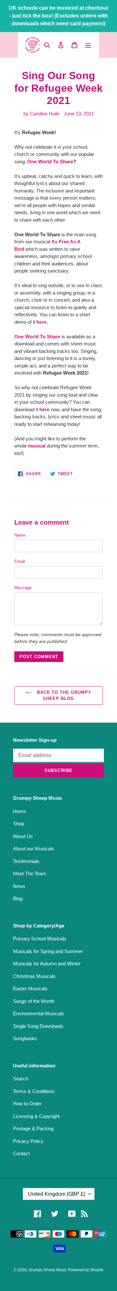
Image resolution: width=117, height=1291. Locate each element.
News (19, 886)
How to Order (27, 1103)
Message (23, 587)
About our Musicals (33, 848)
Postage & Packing (33, 1128)
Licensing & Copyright (36, 1116)
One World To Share (50, 161)
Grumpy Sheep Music (48, 1270)
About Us (23, 836)
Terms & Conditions (34, 1091)
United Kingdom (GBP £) (56, 1194)
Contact (21, 1153)
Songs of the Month (33, 1001)
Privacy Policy (28, 1141)
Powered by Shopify (85, 1270)
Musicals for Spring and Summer (48, 951)
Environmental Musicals (38, 1013)
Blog (17, 898)
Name (19, 535)
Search (20, 1078)
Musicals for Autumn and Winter (47, 963)
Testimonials (26, 861)
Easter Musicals (30, 988)
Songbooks (25, 1038)
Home (19, 811)
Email (19, 561)
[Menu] (88, 45)
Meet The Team (29, 873)
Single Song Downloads (38, 1026)
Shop (18, 823)
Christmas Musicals (34, 976)
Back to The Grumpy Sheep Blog (63, 695)
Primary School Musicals (39, 938)
